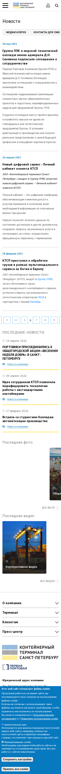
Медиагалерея (16, 32)
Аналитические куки (15, 724)
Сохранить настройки (17, 759)
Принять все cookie (15, 769)
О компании (11, 603)
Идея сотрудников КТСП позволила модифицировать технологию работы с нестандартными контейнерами (28, 388)
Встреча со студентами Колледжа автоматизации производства (28, 419)
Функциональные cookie (17, 742)
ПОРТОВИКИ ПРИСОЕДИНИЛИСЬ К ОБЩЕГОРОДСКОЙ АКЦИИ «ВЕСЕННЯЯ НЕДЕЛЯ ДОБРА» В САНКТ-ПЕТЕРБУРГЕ (30, 353)
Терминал (10, 612)
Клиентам (10, 622)
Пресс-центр (12, 631)
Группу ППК (44, 279)
